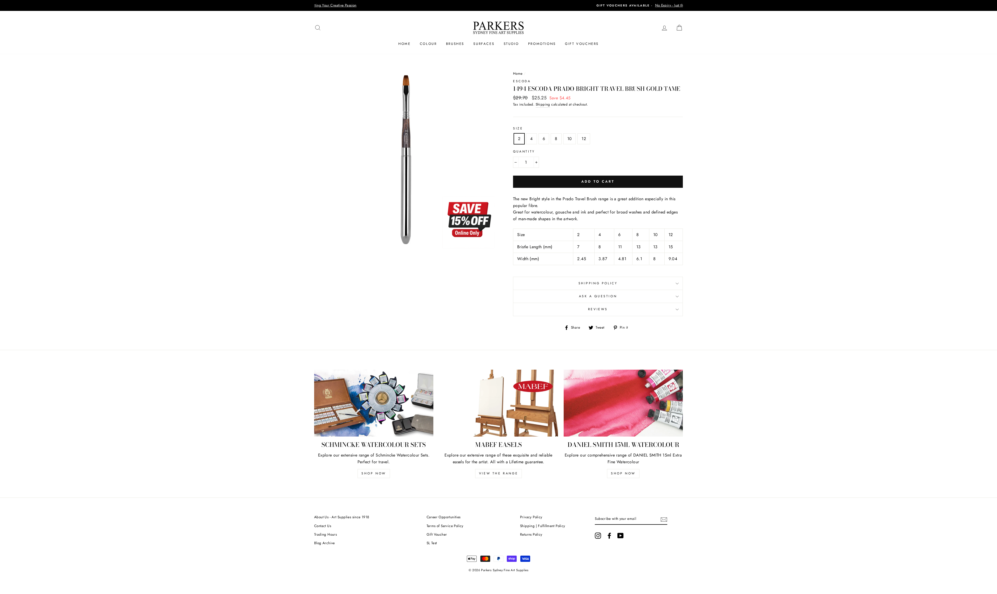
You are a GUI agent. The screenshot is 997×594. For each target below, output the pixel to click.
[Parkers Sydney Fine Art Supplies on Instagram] (598, 536)
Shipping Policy (598, 283)
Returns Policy (531, 534)
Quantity (524, 151)
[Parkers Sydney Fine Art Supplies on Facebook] (609, 536)
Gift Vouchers (582, 43)
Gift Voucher (437, 534)
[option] (498, 5)
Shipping (543, 104)
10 (569, 139)
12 (584, 139)
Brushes (455, 43)
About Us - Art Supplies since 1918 (341, 517)
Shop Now (373, 473)
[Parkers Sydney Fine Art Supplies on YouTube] (620, 536)
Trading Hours (325, 534)
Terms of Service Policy (445, 525)
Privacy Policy (531, 517)
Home (404, 43)
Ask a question (598, 296)
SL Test (432, 542)
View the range (498, 473)
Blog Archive (324, 542)
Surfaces (483, 43)
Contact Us (322, 525)
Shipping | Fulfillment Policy (542, 525)
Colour (428, 43)
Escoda (522, 81)
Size (518, 128)
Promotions (542, 43)
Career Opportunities (444, 517)
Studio (511, 43)
